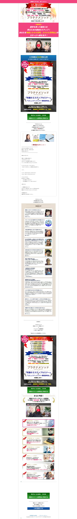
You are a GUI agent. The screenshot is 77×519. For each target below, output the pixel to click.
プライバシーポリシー (43, 515)
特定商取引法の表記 (33, 515)
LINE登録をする (38, 508)
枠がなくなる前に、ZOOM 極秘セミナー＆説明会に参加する (38, 116)
